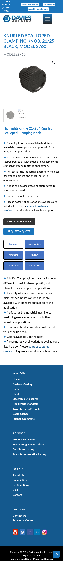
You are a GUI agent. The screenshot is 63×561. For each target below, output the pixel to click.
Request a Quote (23, 520)
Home (16, 379)
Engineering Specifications (28, 444)
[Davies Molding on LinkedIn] (37, 532)
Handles (17, 394)
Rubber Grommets (24, 419)
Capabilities (20, 480)
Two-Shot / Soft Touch (26, 409)
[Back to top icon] (56, 554)
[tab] (13, 244)
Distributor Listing (23, 449)
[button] (53, 62)
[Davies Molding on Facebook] (30, 532)
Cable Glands (20, 414)
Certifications (21, 485)
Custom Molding (22, 384)
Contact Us (19, 515)
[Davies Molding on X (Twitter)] (23, 532)
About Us (18, 475)
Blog (15, 490)
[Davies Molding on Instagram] (45, 532)
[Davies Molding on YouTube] (16, 532)
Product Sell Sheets (24, 439)
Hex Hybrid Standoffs (25, 404)
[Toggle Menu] (47, 18)
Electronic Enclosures (25, 399)
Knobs (16, 389)
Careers (17, 495)
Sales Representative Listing (29, 454)
